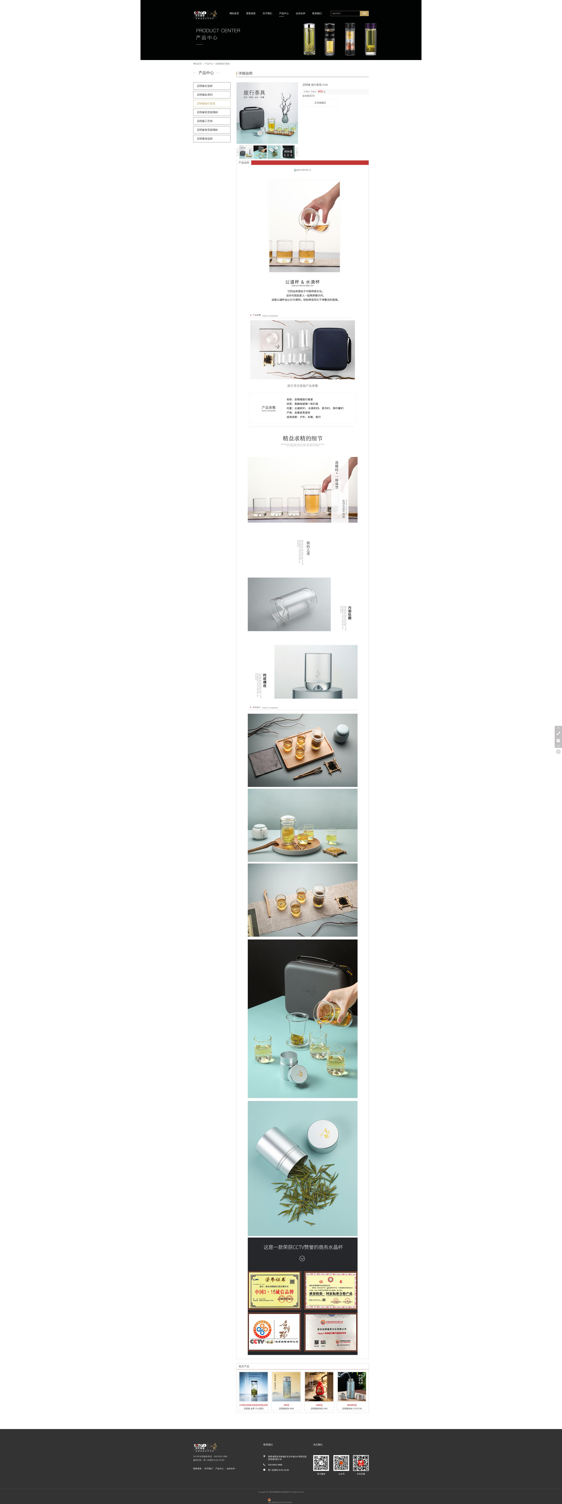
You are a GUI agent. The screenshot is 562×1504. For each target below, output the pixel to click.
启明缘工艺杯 (288, 39)
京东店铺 (361, 1474)
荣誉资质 (197, 1469)
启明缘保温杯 (288, 49)
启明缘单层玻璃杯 (288, 44)
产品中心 (209, 64)
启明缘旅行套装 (288, 29)
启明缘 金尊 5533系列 (253, 1409)
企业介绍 (271, 19)
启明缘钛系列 (288, 24)
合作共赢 (304, 19)
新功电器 (304, 60)
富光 (305, 34)
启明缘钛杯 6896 (286, 1409)
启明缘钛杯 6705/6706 (352, 1409)
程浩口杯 (304, 24)
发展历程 (271, 24)
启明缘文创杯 (288, 19)
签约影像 (271, 39)
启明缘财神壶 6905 (319, 1409)
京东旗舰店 (320, 102)
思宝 (305, 44)
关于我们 (208, 1469)
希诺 (305, 49)
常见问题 (271, 34)
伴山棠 (304, 29)
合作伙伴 (231, 1469)
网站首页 (197, 64)
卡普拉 (304, 39)
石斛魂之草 (304, 54)
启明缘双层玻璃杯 (288, 34)
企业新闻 (271, 29)
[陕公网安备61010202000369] (281, 1499)
